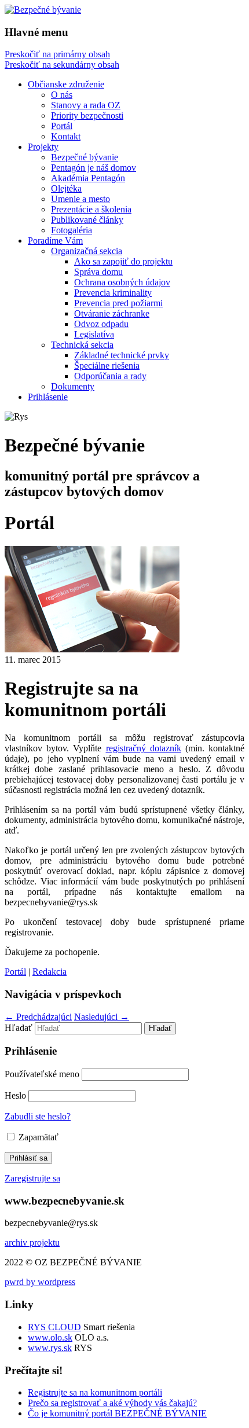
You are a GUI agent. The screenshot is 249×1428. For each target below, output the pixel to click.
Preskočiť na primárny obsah (57, 54)
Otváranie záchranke (111, 313)
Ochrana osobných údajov (122, 282)
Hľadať (18, 1028)
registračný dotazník (143, 748)
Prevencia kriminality (113, 293)
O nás (61, 95)
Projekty (43, 147)
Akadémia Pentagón (88, 178)
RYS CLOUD (54, 1327)
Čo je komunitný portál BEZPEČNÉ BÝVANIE (117, 1413)
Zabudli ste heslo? (38, 1116)
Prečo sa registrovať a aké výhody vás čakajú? (112, 1403)
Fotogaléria (71, 230)
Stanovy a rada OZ (85, 105)
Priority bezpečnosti (87, 115)
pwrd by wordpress (40, 1282)
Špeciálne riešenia (107, 365)
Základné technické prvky (121, 355)
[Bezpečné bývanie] (43, 9)
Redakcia (49, 972)
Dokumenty (72, 386)
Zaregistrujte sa (32, 1178)
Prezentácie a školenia (91, 209)
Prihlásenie (48, 397)
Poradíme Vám (55, 240)
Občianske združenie (66, 84)
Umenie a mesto (80, 199)
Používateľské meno (42, 1074)
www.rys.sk (50, 1348)
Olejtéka (66, 188)
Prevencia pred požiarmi (118, 303)
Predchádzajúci (38, 1017)
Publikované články (87, 220)
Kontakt (65, 136)
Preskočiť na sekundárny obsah (62, 64)
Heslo (15, 1095)
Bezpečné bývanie (84, 157)
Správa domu (98, 272)
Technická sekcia (82, 345)
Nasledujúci (101, 1017)
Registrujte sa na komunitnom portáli (95, 1392)
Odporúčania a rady (110, 376)
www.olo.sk (50, 1337)
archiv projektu (32, 1242)
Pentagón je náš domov (93, 167)
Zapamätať (37, 1137)
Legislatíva (94, 334)
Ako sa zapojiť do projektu (123, 261)
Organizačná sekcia (86, 251)
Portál (61, 126)
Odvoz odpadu (101, 324)
